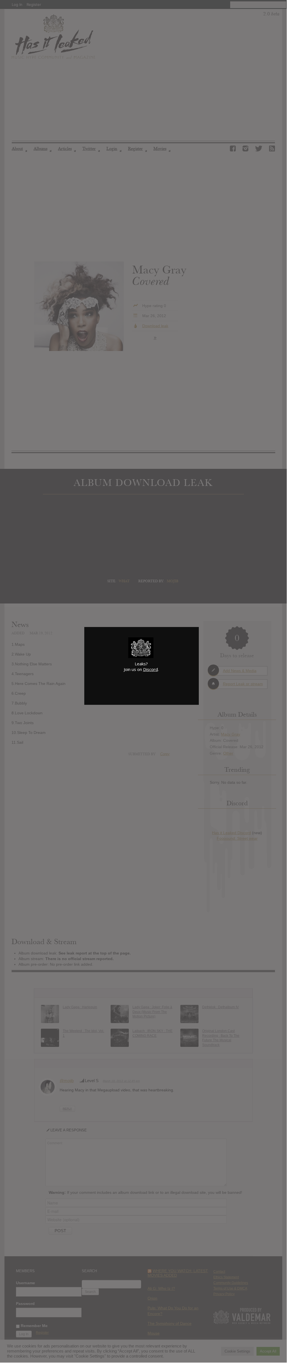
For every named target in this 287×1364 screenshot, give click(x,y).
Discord (150, 669)
